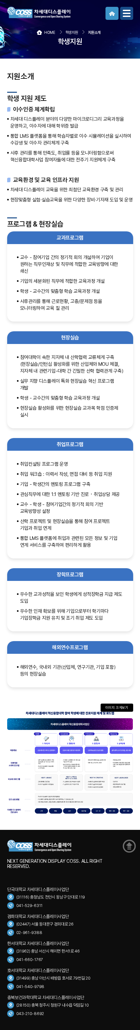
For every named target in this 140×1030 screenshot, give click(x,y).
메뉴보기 (126, 13)
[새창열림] (112, 13)
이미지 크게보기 (116, 708)
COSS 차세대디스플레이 (56, 13)
